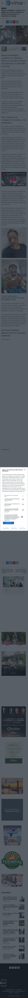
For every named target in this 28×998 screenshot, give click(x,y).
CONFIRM (8, 523)
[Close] (25, 470)
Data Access (14, 528)
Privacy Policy (22, 528)
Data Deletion (6, 528)
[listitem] (14, 496)
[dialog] (14, 499)
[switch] (22, 499)
